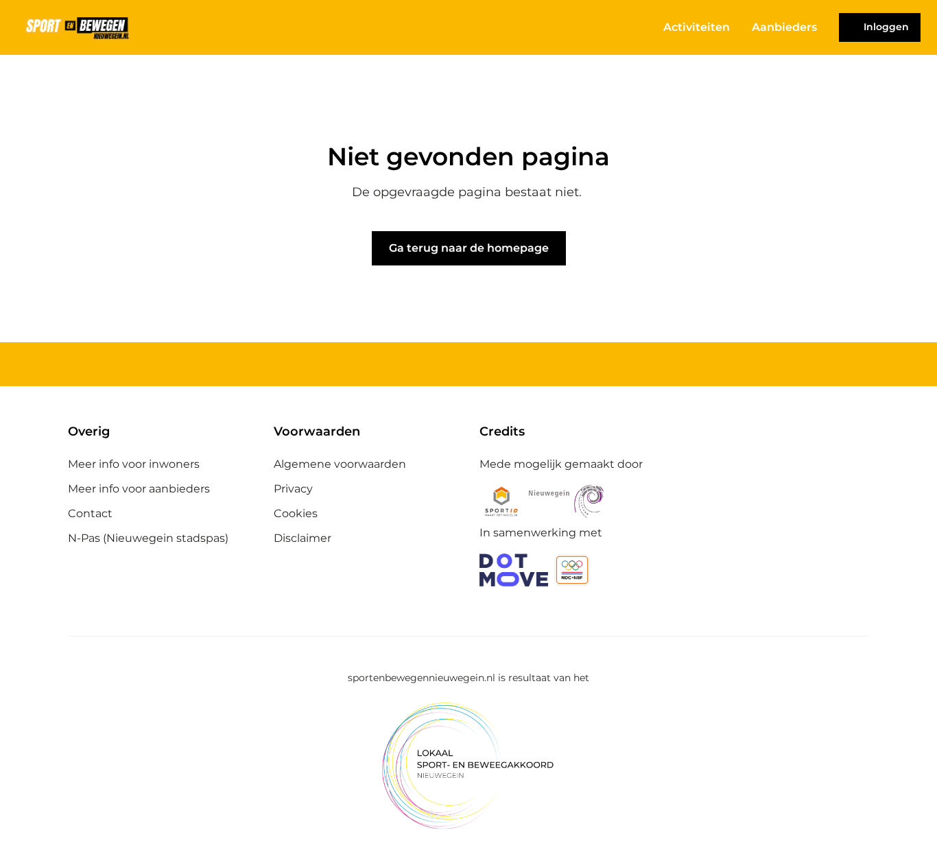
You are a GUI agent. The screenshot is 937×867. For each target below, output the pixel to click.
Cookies (296, 513)
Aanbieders (784, 27)
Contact (90, 513)
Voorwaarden (317, 431)
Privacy (293, 488)
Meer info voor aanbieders (139, 488)
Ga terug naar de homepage (469, 247)
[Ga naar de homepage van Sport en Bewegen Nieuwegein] (77, 27)
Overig (89, 431)
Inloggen (886, 27)
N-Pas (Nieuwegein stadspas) (148, 538)
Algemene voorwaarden (340, 464)
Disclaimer (302, 538)
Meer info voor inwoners (134, 464)
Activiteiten (696, 27)
